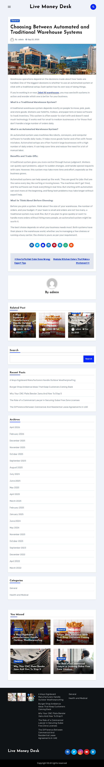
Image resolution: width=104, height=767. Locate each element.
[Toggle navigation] (9, 7)
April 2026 (15, 427)
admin (21, 40)
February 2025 (17, 507)
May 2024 (14, 528)
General (15, 21)
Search (14, 350)
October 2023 (16, 541)
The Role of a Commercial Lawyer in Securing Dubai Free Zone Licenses (45, 400)
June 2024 (15, 521)
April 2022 (15, 561)
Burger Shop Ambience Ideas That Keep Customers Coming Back (50, 320)
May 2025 (14, 487)
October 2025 (16, 454)
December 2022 (17, 554)
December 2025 (17, 441)
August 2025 (16, 467)
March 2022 (15, 568)
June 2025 (15, 481)
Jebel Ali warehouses (48, 92)
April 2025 (15, 494)
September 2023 (18, 548)
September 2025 (18, 461)
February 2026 (17, 434)
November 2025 (17, 447)
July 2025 (15, 474)
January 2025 (16, 514)
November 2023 (17, 534)
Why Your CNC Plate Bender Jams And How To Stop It (36, 393)
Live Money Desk (50, 6)
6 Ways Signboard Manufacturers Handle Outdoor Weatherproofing (22, 320)
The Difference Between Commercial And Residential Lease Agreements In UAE (49, 407)
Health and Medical (19, 595)
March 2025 (15, 501)
